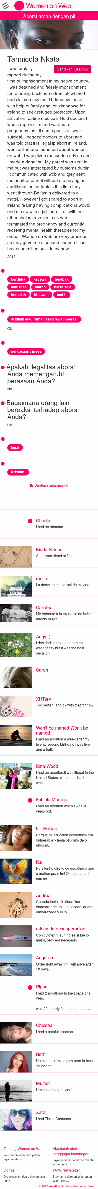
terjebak (62, 279)
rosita (41, 578)
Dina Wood (47, 766)
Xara (41, 1112)
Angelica (44, 957)
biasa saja (62, 286)
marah (40, 286)
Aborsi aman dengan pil (49, 15)
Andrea (43, 895)
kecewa (40, 279)
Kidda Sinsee (49, 549)
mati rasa (19, 286)
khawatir (41, 294)
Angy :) (43, 636)
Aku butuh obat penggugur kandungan (71, 1151)
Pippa (41, 986)
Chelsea (44, 1025)
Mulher (43, 1083)
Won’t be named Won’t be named (62, 730)
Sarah (42, 669)
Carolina (44, 607)
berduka (18, 279)
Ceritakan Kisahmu (72, 69)
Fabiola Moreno (51, 799)
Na (39, 862)
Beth (40, 1054)
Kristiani (18, 471)
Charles (44, 520)
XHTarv (43, 698)
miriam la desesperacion (60, 928)
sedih (62, 294)
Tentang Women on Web (24, 1148)
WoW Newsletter (66, 1170)
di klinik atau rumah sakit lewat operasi (44, 319)
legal (15, 447)
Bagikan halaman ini (51, 485)
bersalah (18, 294)
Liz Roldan (46, 828)
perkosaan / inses (26, 351)
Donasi (9, 1170)
